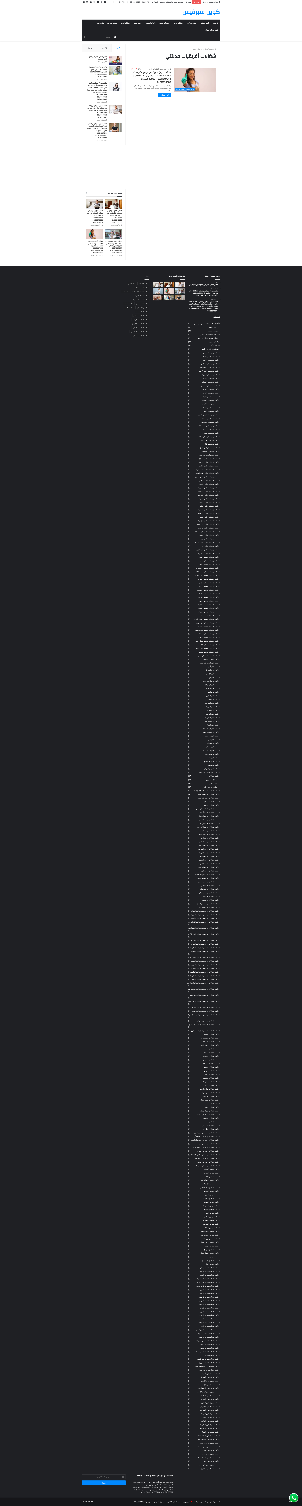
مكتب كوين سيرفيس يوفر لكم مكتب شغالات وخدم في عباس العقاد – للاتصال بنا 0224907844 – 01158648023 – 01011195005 (97, 111)
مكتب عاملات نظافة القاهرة (209, 1315)
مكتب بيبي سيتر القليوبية (210, 404)
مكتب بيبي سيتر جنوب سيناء (209, 426)
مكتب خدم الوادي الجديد (210, 729)
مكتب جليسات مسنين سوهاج (208, 637)
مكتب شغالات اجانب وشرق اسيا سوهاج (205, 1011)
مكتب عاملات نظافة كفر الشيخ (208, 1359)
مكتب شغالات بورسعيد (211, 1096)
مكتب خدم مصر (128, 303)
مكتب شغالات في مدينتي (140, 336)
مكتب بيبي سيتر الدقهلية (210, 382)
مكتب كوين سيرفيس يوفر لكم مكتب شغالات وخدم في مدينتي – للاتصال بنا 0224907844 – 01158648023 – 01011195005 (151, 77)
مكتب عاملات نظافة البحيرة (209, 1290)
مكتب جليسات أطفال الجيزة (209, 484)
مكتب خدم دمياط (213, 743)
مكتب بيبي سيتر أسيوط (210, 356)
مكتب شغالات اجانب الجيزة (209, 838)
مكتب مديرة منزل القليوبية (209, 1425)
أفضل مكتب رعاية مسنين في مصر (206, 324)
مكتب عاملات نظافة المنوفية (209, 1322)
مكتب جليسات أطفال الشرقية (208, 495)
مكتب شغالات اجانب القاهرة (209, 860)
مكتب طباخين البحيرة (211, 1191)
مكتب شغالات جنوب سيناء (209, 1100)
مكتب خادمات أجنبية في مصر (208, 656)
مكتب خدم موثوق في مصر (209, 769)
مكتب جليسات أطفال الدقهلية (208, 488)
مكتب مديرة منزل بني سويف (208, 1439)
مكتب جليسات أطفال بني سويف (207, 524)
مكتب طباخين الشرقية (211, 1206)
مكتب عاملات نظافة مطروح (209, 1363)
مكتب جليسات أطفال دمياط (209, 535)
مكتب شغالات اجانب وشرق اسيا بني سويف (203, 989)
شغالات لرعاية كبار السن (210, 349)
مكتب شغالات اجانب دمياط (209, 889)
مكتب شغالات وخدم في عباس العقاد (206, 1158)
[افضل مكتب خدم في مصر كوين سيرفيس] (115, 60)
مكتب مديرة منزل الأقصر (210, 1381)
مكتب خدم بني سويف (211, 732)
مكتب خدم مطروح (212, 765)
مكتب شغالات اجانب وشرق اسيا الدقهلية (204, 948)
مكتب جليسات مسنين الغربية (208, 597)
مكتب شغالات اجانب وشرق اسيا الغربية (205, 961)
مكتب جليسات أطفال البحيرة (209, 480)
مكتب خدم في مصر (212, 754)
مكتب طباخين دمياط (211, 1246)
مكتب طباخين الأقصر (211, 1176)
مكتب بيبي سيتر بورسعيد (210, 422)
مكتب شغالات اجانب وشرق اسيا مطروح (205, 1031)
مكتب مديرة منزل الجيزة (210, 1399)
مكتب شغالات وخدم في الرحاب (208, 1144)
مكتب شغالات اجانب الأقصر (209, 820)
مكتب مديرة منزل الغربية (210, 1414)
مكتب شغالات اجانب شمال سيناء (207, 896)
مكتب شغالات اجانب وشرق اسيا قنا (206, 1021)
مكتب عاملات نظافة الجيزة (209, 1293)
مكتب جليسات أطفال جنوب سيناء (207, 531)
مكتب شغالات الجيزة (211, 1052)
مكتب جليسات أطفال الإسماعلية (207, 473)
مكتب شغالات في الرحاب (140, 320)
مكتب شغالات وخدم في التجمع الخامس (205, 1140)
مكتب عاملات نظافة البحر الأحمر (207, 1286)
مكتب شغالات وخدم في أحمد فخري (206, 1133)
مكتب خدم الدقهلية (212, 696)
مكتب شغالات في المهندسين (139, 332)
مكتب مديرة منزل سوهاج (210, 1454)
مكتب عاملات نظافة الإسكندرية (208, 1279)
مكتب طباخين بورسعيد (211, 1239)
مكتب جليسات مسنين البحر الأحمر (207, 575)
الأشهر (118, 48)
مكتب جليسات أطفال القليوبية (208, 510)
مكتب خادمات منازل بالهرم (140, 291)
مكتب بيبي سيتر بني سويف (209, 418)
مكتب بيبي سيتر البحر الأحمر (209, 371)
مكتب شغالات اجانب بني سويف (208, 878)
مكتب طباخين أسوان (211, 1169)
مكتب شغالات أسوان (211, 801)
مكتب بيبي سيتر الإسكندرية (209, 364)
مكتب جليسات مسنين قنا (210, 645)
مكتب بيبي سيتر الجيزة (211, 378)
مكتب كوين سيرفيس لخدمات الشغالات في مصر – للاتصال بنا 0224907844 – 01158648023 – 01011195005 (114, 216)
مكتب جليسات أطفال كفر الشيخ (207, 550)
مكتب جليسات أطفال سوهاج (209, 539)
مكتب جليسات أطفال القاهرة (209, 506)
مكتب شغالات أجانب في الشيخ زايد (206, 791)
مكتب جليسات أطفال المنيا (209, 517)
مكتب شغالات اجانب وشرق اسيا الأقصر (205, 918)
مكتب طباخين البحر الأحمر (209, 1187)
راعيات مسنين (137, 23)
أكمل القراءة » (164, 95)
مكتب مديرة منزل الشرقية (209, 1410)
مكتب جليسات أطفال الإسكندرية (207, 469)
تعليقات (89, 48)
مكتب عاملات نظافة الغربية (209, 1308)
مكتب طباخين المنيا (212, 1228)
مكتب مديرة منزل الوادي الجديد (208, 1436)
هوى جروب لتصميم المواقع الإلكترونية (178, 1502)
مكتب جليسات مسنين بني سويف (207, 623)
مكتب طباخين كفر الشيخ (210, 1260)
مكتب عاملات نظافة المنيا (210, 1326)
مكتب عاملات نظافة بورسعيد (209, 1337)
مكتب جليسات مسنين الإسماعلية (207, 572)
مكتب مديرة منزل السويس (209, 1406)
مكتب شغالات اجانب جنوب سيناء (207, 885)
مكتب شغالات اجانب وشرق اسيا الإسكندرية (203, 922)
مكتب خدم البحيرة (212, 688)
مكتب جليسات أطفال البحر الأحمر (207, 477)
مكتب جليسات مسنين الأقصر (208, 564)
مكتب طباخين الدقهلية (211, 1198)
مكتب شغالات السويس (211, 1060)
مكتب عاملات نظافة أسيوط (209, 1271)
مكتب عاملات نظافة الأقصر (209, 1275)
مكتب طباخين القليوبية (211, 1220)
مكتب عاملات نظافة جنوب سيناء (207, 1341)
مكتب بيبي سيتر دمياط (211, 429)
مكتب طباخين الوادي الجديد (209, 1231)
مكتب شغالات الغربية (211, 1067)
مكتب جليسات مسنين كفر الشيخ (207, 648)
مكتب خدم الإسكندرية (211, 677)
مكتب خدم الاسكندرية (141, 295)
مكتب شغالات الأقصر (211, 1034)
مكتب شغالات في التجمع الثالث (208, 1114)
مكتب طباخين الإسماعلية (210, 1184)
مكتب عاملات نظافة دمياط (209, 1344)
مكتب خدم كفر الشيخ (211, 761)
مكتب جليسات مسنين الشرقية (208, 594)
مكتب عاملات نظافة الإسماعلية (208, 1282)
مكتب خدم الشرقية (212, 703)
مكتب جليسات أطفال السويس (208, 491)
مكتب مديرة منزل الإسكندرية (208, 1384)
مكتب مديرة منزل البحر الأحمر (208, 1392)
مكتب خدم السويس (212, 699)
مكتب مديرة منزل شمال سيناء (208, 1457)
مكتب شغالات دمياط (211, 1104)
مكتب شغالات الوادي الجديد (209, 1089)
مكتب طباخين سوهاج (211, 1249)
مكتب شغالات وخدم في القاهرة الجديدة (205, 1155)
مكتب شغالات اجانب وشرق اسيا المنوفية (204, 976)
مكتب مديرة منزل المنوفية (209, 1428)
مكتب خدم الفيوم (213, 710)
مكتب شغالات (205, 23)
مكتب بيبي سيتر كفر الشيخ (209, 448)
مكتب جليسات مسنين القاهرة (208, 604)
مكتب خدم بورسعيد (212, 736)
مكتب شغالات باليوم (142, 311)
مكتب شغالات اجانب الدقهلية (209, 842)
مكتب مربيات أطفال (212, 30)
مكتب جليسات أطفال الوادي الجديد (207, 521)
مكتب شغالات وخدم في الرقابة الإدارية (205, 1147)
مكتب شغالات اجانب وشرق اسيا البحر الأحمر (203, 934)
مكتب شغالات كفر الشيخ (210, 1125)
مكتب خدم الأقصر (212, 674)
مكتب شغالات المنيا (212, 1085)
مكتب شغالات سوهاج (211, 1107)
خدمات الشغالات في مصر (210, 334)
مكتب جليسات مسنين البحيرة (208, 579)
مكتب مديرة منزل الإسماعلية (208, 1388)
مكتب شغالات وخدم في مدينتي (208, 1162)
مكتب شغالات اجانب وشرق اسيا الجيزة (205, 944)
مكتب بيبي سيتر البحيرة (210, 375)
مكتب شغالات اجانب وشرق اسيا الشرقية (204, 957)
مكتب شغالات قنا (213, 1122)
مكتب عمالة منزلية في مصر (209, 1370)
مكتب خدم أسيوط (212, 670)
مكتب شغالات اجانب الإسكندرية (208, 823)
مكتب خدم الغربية (212, 707)
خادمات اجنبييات (150, 23)
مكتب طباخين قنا (213, 1257)
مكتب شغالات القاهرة (211, 1074)
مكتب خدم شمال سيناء (211, 750)
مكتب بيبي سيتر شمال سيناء (209, 437)
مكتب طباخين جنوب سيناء (210, 1242)
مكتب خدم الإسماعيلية (211, 681)
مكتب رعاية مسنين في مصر (209, 772)
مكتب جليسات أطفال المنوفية (208, 513)
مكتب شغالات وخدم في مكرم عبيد (206, 1166)
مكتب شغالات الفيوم (211, 1071)
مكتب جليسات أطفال (141, 287)
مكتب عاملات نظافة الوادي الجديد (207, 1330)
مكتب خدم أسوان (212, 666)
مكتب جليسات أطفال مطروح (208, 553)
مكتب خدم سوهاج (212, 747)
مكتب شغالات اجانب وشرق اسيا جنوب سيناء (203, 1001)
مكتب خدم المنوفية (212, 721)
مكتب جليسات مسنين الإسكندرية (207, 568)
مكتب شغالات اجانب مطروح (209, 907)
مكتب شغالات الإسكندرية (210, 1038)
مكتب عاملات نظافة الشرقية (209, 1304)
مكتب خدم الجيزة (212, 692)
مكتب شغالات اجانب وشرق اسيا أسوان (205, 911)
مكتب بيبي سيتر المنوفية (210, 407)
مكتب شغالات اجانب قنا (210, 900)
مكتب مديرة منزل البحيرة (210, 1395)
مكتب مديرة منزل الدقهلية (209, 1403)
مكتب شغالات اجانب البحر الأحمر (207, 831)
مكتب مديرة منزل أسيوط (210, 1377)
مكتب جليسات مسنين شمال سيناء (207, 641)
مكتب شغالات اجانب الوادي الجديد (207, 874)
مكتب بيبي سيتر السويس (210, 386)
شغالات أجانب (178, 23)
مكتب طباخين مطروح (211, 1264)
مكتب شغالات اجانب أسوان (209, 812)
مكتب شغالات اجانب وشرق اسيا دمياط (205, 1007)
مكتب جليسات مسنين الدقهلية (208, 586)
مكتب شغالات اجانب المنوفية (208, 867)
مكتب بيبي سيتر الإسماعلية (209, 367)
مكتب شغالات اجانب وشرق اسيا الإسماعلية (203, 928)
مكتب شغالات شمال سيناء (209, 1111)
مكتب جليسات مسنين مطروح (208, 652)
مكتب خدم (100, 23)
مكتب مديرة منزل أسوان (210, 1374)
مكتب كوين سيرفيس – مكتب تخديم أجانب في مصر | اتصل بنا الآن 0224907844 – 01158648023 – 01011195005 (113, 247)
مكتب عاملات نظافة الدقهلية (209, 1297)
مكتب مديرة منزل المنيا (210, 1432)
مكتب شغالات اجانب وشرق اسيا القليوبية (204, 972)
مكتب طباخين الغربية (211, 1209)
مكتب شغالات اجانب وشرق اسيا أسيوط (205, 915)
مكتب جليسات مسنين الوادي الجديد (206, 619)
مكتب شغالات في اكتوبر (141, 316)
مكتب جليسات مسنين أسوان (209, 557)
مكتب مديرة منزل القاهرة (210, 1421)
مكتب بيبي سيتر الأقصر (210, 360)
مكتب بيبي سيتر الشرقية (210, 389)
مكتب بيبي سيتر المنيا (211, 411)
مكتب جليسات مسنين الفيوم (209, 601)
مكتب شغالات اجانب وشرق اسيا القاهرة (205, 968)
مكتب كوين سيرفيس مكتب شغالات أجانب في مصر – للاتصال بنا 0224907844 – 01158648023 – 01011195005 (97, 72)
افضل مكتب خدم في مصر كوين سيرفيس (98, 58)
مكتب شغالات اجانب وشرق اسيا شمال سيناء (203, 1015)
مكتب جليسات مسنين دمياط (209, 634)
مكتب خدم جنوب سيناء (211, 739)
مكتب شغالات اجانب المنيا (210, 871)
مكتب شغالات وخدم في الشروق (207, 1151)
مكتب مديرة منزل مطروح (210, 1468)
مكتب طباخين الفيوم (211, 1213)
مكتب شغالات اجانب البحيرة (209, 834)
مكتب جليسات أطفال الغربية (209, 499)
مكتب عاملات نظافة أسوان (209, 1268)
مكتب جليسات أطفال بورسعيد (208, 528)
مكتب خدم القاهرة (212, 714)
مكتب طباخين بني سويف (210, 1235)
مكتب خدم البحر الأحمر (210, 685)
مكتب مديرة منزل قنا (211, 1461)
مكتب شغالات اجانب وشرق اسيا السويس (204, 951)
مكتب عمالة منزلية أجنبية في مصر (207, 1366)
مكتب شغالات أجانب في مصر (208, 794)
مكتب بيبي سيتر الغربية (210, 393)
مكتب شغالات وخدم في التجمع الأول (206, 1136)
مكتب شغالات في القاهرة (140, 328)
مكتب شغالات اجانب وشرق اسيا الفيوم (205, 965)
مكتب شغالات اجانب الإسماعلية (208, 827)
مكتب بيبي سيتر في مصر (210, 440)
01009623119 (139, 1502)
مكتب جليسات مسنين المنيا (209, 615)
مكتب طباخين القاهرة (211, 1217)
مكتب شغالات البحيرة (211, 1049)
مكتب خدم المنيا (213, 725)
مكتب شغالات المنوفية (211, 1082)
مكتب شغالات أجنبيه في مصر (208, 798)
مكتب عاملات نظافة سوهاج (209, 1348)
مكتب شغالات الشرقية (211, 1063)
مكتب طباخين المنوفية (211, 1224)
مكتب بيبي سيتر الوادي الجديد (208, 415)
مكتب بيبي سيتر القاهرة (210, 400)
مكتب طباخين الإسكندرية (210, 1180)
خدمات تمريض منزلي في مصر (208, 338)
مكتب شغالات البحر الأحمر (209, 1045)
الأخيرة (104, 48)
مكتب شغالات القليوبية (211, 1078)
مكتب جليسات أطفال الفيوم (209, 502)
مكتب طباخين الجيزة (211, 1195)
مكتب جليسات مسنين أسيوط (208, 561)
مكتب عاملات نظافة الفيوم (209, 1311)
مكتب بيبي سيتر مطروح (210, 451)
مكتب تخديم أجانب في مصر (209, 455)
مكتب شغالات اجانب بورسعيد (208, 882)
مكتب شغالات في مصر (210, 1118)
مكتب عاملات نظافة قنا (211, 1355)
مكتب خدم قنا (214, 758)
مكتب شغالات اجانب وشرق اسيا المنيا (205, 979)
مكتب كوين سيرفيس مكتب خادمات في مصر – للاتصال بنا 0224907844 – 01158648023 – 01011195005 (156, 2)
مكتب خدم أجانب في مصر (209, 663)
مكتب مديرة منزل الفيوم (210, 1417)
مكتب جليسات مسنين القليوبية (208, 608)
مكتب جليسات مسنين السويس (208, 590)
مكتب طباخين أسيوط (211, 1173)
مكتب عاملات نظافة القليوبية (209, 1319)
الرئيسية (215, 23)
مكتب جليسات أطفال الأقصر (209, 466)
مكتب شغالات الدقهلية (211, 1056)
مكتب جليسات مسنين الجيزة (209, 583)
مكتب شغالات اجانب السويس (208, 845)
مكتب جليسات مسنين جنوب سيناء (207, 630)
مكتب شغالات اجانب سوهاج (209, 893)
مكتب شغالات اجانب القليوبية (208, 864)
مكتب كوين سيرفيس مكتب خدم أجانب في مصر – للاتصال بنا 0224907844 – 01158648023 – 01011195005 (95, 247)
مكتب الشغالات (143, 283)
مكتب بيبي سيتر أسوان (211, 353)
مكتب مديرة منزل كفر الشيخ (209, 1465)
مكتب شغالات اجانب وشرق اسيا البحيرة (205, 940)
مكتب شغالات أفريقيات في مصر (207, 809)
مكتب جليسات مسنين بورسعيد (208, 626)
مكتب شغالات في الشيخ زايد (139, 324)
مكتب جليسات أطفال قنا (210, 546)
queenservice (164, 69)
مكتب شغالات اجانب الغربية (209, 853)
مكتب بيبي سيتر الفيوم (211, 396)
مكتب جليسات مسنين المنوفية (208, 612)
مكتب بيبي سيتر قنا (212, 444)
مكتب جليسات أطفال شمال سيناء (207, 542)
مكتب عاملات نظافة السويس (209, 1301)
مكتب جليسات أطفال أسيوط (209, 462)
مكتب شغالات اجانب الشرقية (208, 849)
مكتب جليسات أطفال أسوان (209, 459)
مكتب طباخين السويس (211, 1202)
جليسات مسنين (164, 23)
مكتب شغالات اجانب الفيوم (209, 856)
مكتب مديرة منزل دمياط (210, 1450)
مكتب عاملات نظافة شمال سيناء (207, 1352)
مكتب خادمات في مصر (210, 659)
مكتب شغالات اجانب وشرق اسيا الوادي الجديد (203, 983)
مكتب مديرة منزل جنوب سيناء (208, 1447)
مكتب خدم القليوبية (212, 718)
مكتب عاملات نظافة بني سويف (208, 1333)
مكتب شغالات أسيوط (211, 805)
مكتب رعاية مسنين (142, 307)
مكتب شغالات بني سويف (210, 1093)
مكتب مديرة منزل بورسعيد (209, 1443)
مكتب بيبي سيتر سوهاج (210, 433)
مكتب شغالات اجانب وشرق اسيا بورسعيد (204, 995)
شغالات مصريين (112, 23)
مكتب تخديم (131, 283)
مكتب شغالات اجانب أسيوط (209, 816)
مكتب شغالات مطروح (211, 1129)
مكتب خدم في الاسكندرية (140, 299)
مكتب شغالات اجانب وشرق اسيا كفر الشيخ (204, 1024)
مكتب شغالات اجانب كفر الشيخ (208, 904)
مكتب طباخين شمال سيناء (209, 1253)
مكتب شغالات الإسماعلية (210, 1041)
